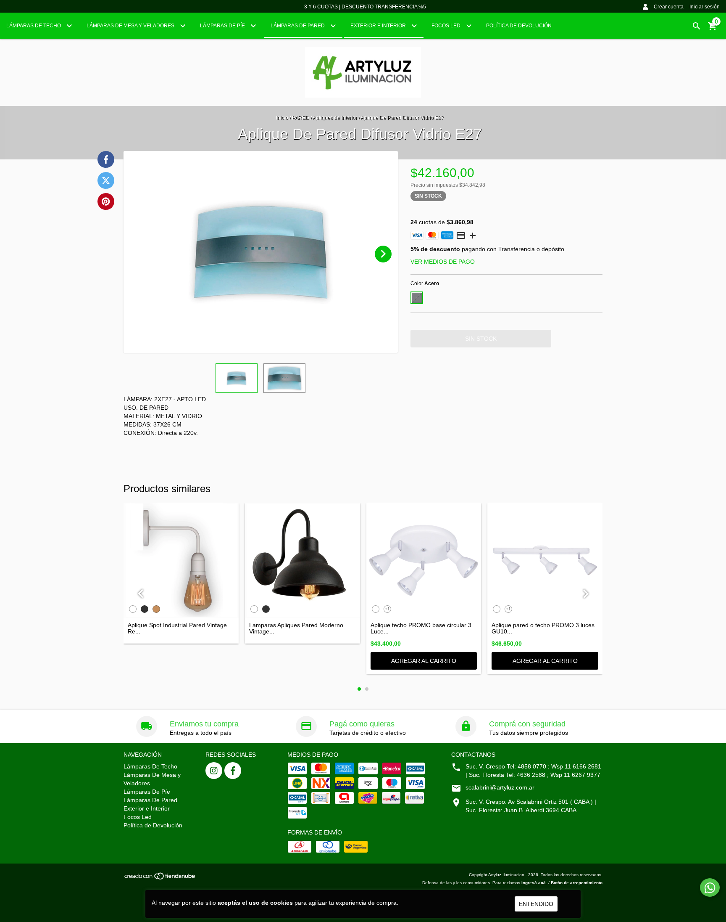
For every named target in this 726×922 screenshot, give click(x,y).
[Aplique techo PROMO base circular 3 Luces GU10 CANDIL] (423, 560)
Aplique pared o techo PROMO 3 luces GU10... (543, 628)
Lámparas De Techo (34, 26)
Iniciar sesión (704, 7)
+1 (387, 609)
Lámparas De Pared (298, 26)
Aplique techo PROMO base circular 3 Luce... (421, 628)
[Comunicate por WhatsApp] (710, 887)
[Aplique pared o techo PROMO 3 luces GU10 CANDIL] (544, 560)
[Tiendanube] (160, 878)
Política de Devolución (519, 26)
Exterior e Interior (378, 26)
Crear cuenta (669, 7)
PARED (300, 118)
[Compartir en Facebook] (105, 159)
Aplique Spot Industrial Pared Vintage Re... (177, 628)
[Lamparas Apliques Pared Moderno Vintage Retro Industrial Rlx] (302, 560)
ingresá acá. (534, 882)
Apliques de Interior (335, 118)
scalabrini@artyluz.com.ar (500, 787)
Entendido (536, 904)
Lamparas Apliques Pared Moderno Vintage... (296, 628)
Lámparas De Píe (223, 26)
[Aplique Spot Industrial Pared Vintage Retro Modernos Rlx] (181, 560)
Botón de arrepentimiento (576, 882)
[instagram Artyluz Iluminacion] (213, 770)
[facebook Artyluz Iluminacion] (232, 770)
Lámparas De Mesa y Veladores (131, 26)
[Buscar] (696, 26)
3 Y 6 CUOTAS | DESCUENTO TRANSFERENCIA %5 (365, 7)
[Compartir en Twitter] (105, 180)
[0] (712, 29)
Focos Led (446, 26)
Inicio (282, 118)
